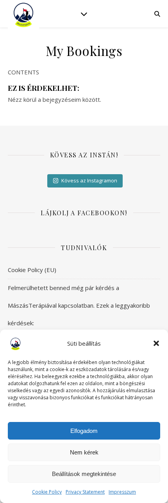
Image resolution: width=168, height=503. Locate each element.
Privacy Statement (85, 492)
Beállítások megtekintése (84, 474)
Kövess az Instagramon (89, 180)
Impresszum (122, 492)
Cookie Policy (47, 492)
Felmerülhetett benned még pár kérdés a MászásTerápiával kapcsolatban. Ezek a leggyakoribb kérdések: (79, 305)
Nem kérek (84, 452)
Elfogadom (84, 430)
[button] (156, 343)
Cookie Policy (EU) (32, 270)
